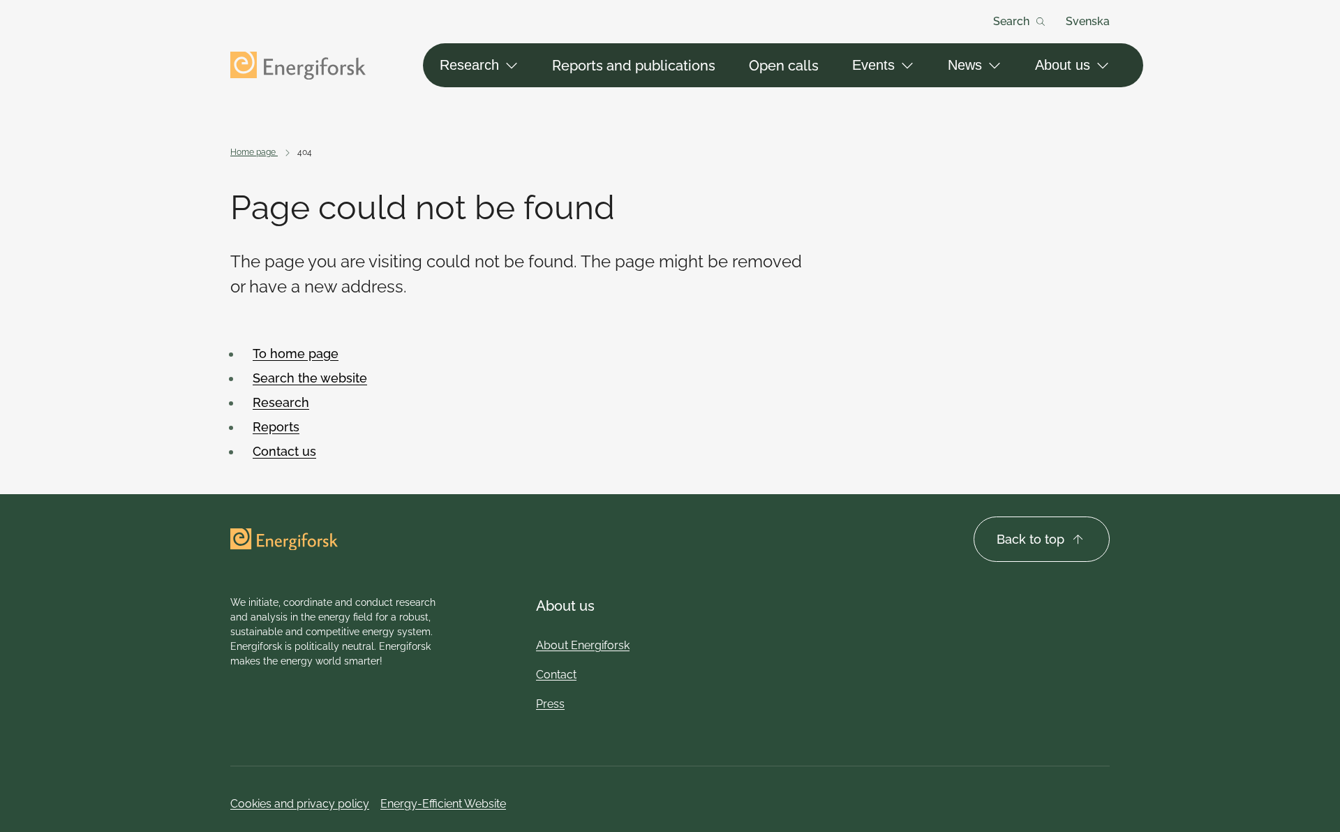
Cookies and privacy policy (299, 803)
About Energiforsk (583, 645)
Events (873, 65)
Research (469, 65)
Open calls (784, 65)
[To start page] (298, 66)
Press (550, 704)
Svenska (1088, 21)
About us (1062, 65)
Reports (276, 426)
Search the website (310, 378)
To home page (295, 353)
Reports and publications (633, 65)
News (965, 65)
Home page (254, 152)
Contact (556, 674)
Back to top (1030, 539)
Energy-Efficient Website (443, 803)
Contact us (284, 451)
